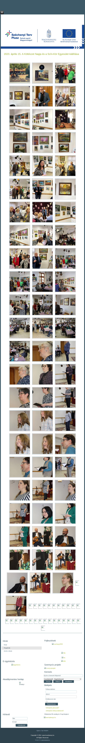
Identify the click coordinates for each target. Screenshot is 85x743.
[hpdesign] (50, 717)
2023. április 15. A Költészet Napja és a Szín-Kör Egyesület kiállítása (41, 54)
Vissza (48, 681)
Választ (57, 681)
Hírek (5, 645)
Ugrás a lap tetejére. (42, 730)
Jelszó (48, 694)
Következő (68, 681)
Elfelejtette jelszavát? (52, 708)
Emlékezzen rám (51, 699)
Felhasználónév (50, 689)
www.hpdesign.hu (45, 740)
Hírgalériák (7, 648)
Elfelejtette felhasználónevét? (55, 711)
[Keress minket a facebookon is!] (42, 1)
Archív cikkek (8, 651)
